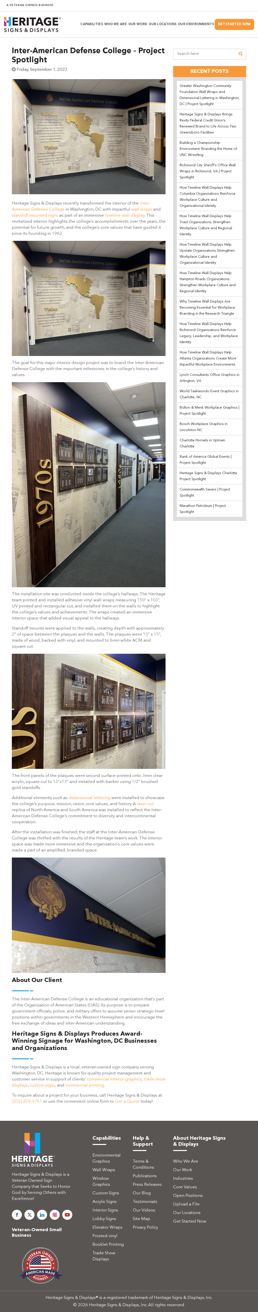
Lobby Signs (104, 1219)
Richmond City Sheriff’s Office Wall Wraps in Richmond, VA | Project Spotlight (208, 171)
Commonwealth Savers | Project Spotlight (205, 492)
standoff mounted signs (35, 215)
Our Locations (187, 1213)
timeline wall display (125, 215)
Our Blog (142, 1193)
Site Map (141, 1219)
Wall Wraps (103, 1170)
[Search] (240, 54)
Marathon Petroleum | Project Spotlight (203, 509)
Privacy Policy (145, 1227)
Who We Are (185, 1161)
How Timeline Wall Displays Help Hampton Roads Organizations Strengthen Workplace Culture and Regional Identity (208, 282)
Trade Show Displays (103, 1256)
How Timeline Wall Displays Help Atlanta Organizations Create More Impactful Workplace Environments (208, 358)
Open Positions (188, 1196)
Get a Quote (127, 1101)
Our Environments (196, 24)
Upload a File (186, 1204)
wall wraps (141, 209)
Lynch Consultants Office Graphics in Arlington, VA (209, 378)
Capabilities (91, 24)
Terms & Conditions (143, 1164)
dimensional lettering (89, 798)
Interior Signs (105, 1210)
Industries (183, 1178)
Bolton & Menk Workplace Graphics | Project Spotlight (209, 410)
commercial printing (85, 1085)
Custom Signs (105, 1193)
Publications (145, 1176)
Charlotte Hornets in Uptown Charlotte (202, 443)
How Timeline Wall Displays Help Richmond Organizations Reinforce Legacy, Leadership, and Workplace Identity (209, 333)
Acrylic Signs (104, 1202)
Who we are (115, 24)
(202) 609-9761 (27, 1101)
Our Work (137, 24)
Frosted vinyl (104, 1236)
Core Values (185, 1187)
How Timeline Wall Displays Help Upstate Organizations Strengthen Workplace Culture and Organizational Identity (207, 254)
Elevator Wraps (107, 1227)
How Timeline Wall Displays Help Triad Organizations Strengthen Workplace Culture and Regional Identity (206, 225)
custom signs (42, 1085)
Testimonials (145, 1202)
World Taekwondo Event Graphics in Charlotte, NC (209, 394)
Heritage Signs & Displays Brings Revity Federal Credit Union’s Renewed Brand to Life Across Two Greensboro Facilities (208, 123)
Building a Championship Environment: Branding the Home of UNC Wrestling (208, 149)
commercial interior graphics (114, 1079)
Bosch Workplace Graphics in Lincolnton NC (204, 427)
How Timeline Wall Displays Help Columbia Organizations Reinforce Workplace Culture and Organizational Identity (207, 197)
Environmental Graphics (106, 1158)
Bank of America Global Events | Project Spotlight (206, 460)
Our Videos (144, 1210)
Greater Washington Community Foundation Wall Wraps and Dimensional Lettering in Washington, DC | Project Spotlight (210, 95)
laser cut (145, 804)
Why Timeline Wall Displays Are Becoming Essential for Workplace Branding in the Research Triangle (207, 307)
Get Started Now (234, 24)
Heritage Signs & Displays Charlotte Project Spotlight (208, 476)
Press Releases (147, 1185)
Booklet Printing (108, 1244)
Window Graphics (101, 1181)
